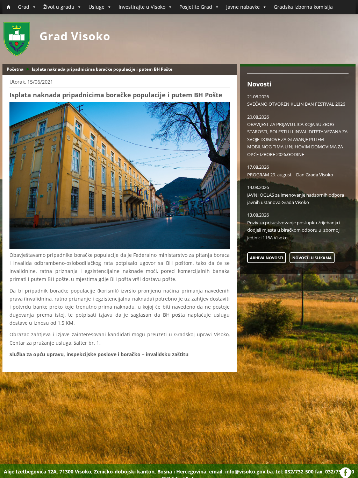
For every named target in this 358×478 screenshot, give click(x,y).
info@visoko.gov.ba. (249, 471)
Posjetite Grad (195, 6)
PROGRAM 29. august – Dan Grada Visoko (290, 174)
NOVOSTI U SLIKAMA (312, 257)
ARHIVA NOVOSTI (266, 257)
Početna (15, 69)
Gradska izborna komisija (303, 6)
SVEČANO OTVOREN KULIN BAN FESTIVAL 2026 (296, 104)
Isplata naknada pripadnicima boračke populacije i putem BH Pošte (102, 69)
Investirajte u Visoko (142, 6)
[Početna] (8, 7)
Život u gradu (58, 6)
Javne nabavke (243, 6)
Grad (23, 6)
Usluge (96, 6)
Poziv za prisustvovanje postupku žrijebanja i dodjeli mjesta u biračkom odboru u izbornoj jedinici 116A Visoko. (293, 230)
